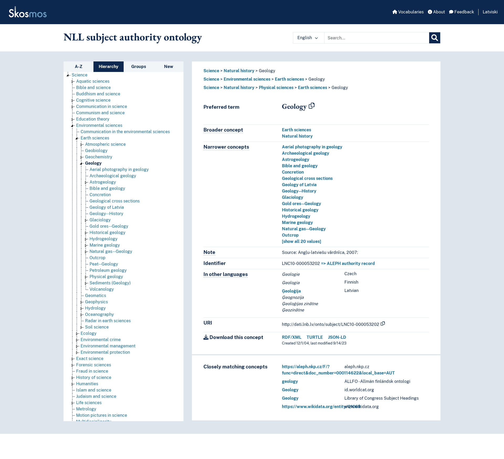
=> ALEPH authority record (348, 263)
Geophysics (96, 301)
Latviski (490, 11)
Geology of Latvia (107, 207)
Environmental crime (101, 339)
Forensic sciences (93, 364)
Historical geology (107, 232)
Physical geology (106, 276)
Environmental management (108, 345)
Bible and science (93, 87)
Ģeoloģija (291, 291)
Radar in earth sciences (108, 320)
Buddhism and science (98, 93)
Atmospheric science (105, 144)
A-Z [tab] (78, 66)
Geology (93, 163)
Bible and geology (107, 188)
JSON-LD (337, 337)
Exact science (89, 358)
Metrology (86, 408)
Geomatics (95, 295)
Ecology (89, 333)
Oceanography (99, 314)
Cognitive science (93, 100)
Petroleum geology (108, 270)
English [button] (305, 37)
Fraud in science (92, 371)
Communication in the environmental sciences (125, 131)
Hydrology (95, 308)
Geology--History (106, 213)
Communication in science (101, 106)
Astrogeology (103, 182)
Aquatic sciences (92, 81)
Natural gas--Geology (111, 251)
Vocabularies (410, 11)
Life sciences (89, 402)
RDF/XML (291, 337)
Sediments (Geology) (110, 282)
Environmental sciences (99, 125)
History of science (93, 377)
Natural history (239, 70)
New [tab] (168, 66)
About (438, 11)
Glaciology (100, 219)
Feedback (463, 11)
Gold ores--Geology (109, 226)
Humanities (87, 383)
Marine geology (105, 245)
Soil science (97, 327)
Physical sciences (276, 87)
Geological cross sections (115, 201)
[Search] (434, 38)
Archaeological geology (113, 175)
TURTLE (315, 337)
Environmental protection (105, 352)
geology (290, 381)
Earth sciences (95, 137)
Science (79, 74)
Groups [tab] (138, 66)
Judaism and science (96, 396)
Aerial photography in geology (119, 169)
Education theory (92, 119)
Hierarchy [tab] (108, 66)
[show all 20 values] (301, 241)
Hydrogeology (104, 238)
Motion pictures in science (101, 415)
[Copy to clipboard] (311, 106)
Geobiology (96, 150)
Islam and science (93, 390)
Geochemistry (98, 156)
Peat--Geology (104, 264)
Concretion (100, 194)
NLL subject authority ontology (133, 37)
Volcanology (102, 289)
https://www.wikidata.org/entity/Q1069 (321, 406)
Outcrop (98, 257)
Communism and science (100, 112)
